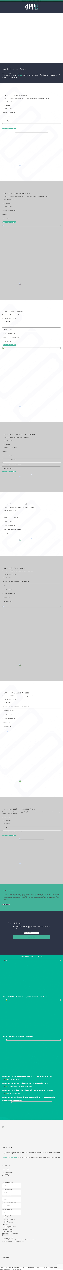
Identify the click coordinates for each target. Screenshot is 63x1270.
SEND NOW (5, 1257)
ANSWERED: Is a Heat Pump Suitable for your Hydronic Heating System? (25, 1083)
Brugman (20, 75)
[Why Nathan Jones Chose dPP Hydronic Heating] (33, 1000)
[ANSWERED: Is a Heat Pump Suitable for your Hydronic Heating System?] (13, 1079)
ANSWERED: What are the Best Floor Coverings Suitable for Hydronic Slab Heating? (29, 1097)
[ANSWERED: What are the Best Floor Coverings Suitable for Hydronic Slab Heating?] (13, 1094)
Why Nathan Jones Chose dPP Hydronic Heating (17, 1036)
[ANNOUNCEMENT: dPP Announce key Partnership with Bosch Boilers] (33, 960)
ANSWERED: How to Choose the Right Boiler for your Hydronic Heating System (27, 1090)
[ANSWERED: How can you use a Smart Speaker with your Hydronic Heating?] (33, 1040)
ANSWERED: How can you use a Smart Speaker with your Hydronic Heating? (27, 1076)
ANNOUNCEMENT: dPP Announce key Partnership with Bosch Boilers (24, 997)
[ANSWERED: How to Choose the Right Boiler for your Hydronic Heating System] (19, 1087)
